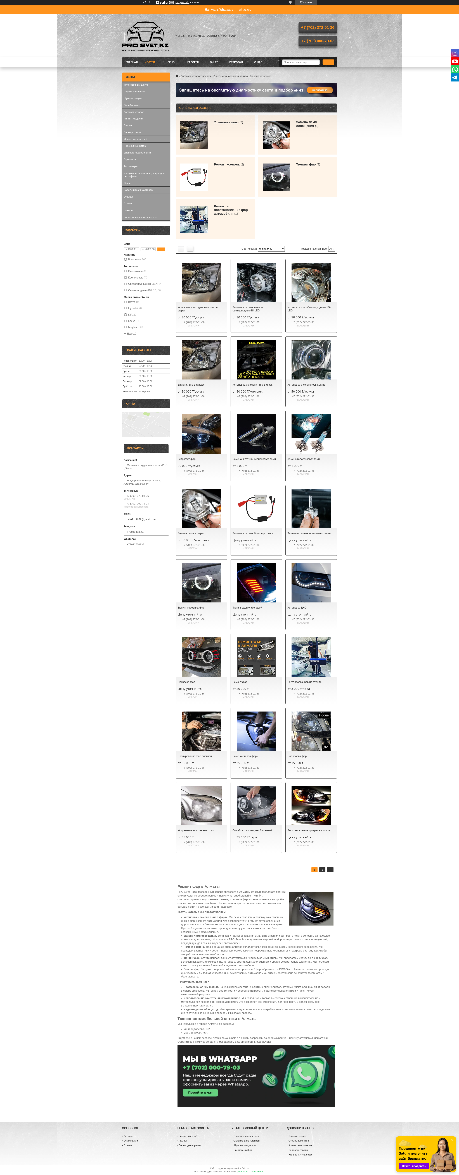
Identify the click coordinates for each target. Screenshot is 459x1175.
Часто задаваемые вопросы (140, 217)
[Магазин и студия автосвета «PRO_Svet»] (145, 35)
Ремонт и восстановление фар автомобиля (231, 210)
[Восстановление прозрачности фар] (311, 805)
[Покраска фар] (201, 657)
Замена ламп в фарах (191, 533)
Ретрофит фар (186, 458)
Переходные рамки (135, 145)
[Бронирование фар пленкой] (201, 731)
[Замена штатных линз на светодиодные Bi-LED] (256, 282)
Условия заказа (297, 1136)
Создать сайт (182, 2)
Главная (132, 62)
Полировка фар (297, 756)
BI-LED (214, 62)
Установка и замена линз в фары (253, 384)
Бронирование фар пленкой (195, 756)
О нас (258, 62)
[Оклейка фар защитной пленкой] (256, 805)
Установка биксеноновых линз (306, 384)
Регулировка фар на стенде (304, 681)
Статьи (128, 203)
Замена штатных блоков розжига (253, 533)
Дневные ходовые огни (137, 152)
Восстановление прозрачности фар (309, 830)
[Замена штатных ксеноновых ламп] (256, 434)
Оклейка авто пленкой (246, 1140)
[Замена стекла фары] (256, 731)
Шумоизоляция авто (245, 1145)
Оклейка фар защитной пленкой (252, 830)
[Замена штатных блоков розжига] (256, 508)
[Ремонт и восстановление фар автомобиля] (194, 219)
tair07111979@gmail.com (141, 519)
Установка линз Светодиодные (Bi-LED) (309, 309)
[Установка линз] (194, 135)
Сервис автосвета (134, 91)
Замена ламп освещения (306, 124)
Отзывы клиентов (298, 1140)
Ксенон (171, 62)
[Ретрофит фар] (201, 434)
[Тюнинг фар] (276, 177)
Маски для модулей (135, 139)
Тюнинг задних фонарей (247, 607)
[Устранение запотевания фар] (201, 805)
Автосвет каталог (134, 111)
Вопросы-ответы (298, 1149)
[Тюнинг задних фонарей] (256, 582)
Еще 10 (131, 333)
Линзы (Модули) (133, 118)
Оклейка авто (131, 105)
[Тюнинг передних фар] (201, 582)
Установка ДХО (297, 607)
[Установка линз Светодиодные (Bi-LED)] (311, 282)
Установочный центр (136, 84)
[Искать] (328, 62)
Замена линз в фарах (191, 384)
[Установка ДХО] (311, 582)
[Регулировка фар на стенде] (311, 657)
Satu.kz (245, 1168)
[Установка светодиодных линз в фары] (201, 282)
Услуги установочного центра (230, 76)
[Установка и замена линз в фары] (256, 359)
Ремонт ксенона (227, 164)
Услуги (150, 62)
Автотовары (131, 166)
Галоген (193, 62)
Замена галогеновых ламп (303, 458)
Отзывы (128, 196)
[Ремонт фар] (256, 657)
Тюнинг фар (306, 164)
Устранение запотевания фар (196, 830)
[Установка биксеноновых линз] (311, 359)
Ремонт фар (240, 681)
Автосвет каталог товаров (196, 76)
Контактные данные (300, 1145)
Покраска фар (186, 681)
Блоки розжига (132, 132)
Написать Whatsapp (300, 1154)
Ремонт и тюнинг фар (246, 1136)
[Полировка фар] (311, 731)
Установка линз (226, 122)
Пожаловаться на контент (251, 1171)
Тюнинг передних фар (191, 607)
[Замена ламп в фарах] (201, 508)
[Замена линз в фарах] (201, 359)
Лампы (128, 125)
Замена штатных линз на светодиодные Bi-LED (248, 309)
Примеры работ (242, 1149)
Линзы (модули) (188, 1136)
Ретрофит (236, 62)
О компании (131, 1140)
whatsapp (245, 9)
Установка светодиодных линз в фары (198, 309)
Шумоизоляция (133, 98)
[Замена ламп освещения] (276, 135)
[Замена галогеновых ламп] (311, 434)
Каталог (128, 1136)
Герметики (130, 159)
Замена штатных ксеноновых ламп (254, 458)
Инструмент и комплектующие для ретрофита (144, 175)
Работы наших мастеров (138, 189)
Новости (128, 210)
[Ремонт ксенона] (194, 177)
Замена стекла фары (246, 756)
